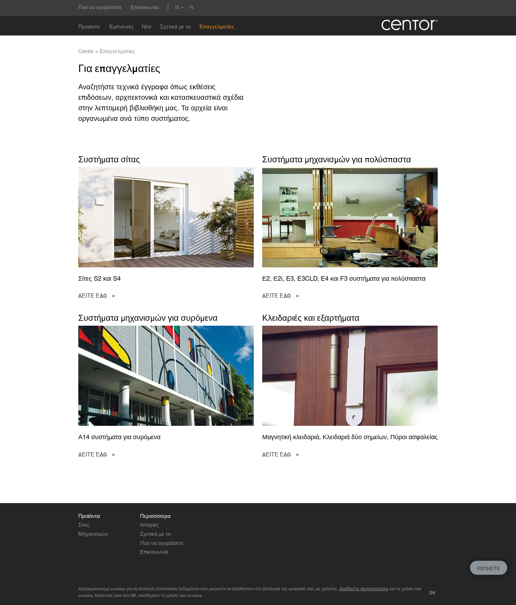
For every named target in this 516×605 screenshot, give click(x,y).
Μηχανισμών (93, 534)
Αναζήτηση (191, 7)
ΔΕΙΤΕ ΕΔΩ (92, 295)
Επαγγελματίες (216, 27)
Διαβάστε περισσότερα (363, 588)
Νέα (146, 27)
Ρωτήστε (488, 568)
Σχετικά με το (175, 27)
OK (432, 593)
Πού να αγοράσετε (100, 7)
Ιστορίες (149, 525)
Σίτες (84, 525)
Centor (86, 51)
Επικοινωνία (145, 7)
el (177, 7)
